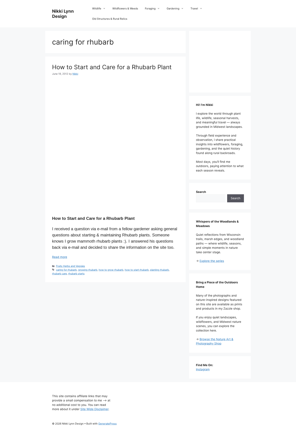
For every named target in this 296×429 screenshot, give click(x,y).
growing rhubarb (87, 269)
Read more (59, 257)
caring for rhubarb (66, 269)
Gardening (173, 8)
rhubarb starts (76, 273)
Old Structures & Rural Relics (109, 18)
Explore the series (212, 261)
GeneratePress (107, 423)
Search (235, 198)
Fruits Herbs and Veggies (70, 266)
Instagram (203, 369)
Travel (194, 8)
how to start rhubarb (137, 269)
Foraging (150, 8)
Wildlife (96, 8)
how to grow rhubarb (111, 269)
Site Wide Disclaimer (94, 409)
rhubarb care (59, 273)
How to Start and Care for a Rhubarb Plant (112, 67)
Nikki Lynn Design (63, 14)
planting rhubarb (159, 269)
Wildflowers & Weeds (125, 8)
